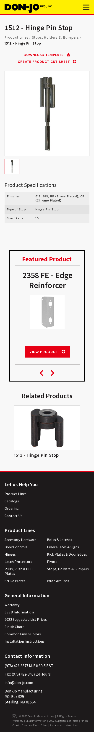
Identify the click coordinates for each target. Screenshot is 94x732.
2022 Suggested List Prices (26, 619)
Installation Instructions (24, 641)
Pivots (52, 561)
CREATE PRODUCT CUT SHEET (44, 61)
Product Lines (16, 37)
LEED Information (19, 612)
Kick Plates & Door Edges (67, 554)
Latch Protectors (18, 561)
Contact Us (13, 515)
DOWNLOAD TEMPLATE (44, 55)
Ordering (12, 508)
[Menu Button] (86, 9)
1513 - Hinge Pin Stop (36, 455)
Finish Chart (14, 626)
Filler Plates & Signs (63, 547)
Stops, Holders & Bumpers (55, 37)
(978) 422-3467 (23, 674)
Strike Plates (15, 580)
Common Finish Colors (23, 634)
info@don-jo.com (19, 682)
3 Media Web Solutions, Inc (15, 716)
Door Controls (16, 547)
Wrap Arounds (58, 580)
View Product (44, 352)
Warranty (12, 604)
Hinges (10, 554)
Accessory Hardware (20, 539)
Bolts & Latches (59, 539)
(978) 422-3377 (16, 665)
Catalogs (12, 501)
